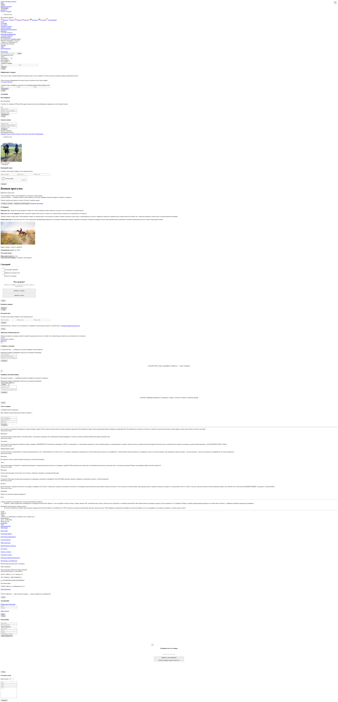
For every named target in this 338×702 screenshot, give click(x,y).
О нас (2, 21)
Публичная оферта (6, 534)
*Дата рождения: (6, 626)
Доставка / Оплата (6, 26)
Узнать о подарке (6, 28)
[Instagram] (1, 50)
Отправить (4, 360)
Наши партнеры (5, 543)
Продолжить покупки (7, 339)
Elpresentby (4, 523)
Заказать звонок (16, 39)
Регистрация (4, 8)
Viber (2, 47)
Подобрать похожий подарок (21, 203)
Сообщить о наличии (6, 203)
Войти (3, 4)
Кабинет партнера (6, 6)
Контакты (4, 31)
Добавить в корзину (19, 290)
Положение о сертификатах (9, 561)
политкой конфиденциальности (70, 325)
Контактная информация (8, 34)
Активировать (5, 114)
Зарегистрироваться (6, 636)
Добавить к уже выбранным (169, 657)
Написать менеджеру (37, 203)
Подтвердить (4, 88)
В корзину (4, 340)
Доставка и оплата (10, 1)
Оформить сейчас (19, 295)
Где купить (4, 24)
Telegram (3, 45)
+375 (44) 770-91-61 (6, 36)
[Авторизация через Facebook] (12, 604)
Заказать (3, 184)
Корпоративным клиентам (9, 29)
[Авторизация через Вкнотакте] (5, 604)
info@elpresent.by (6, 37)
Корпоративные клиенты (8, 546)
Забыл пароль (5, 611)
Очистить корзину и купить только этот (169, 660)
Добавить (3, 308)
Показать (3, 67)
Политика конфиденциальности (10, 558)
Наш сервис (4, 531)
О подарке (4, 23)
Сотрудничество (6, 540)
